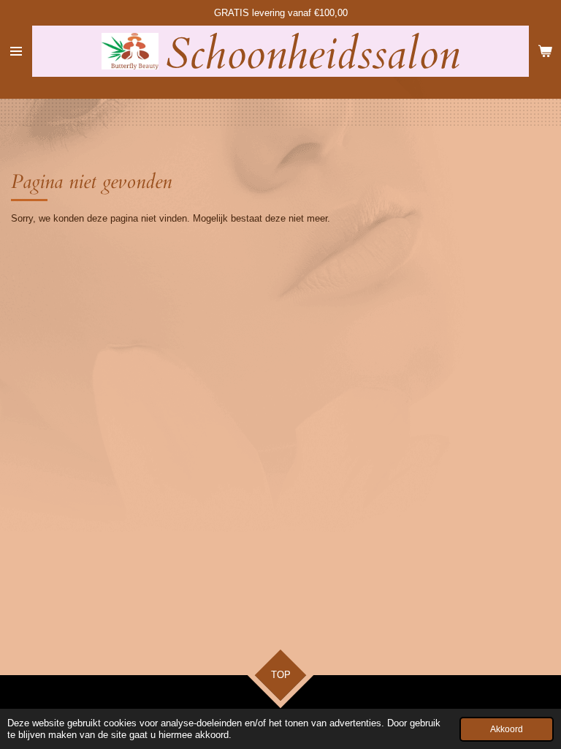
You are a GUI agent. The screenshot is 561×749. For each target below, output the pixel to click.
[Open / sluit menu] (16, 51)
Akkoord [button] (506, 729)
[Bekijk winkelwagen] (545, 51)
